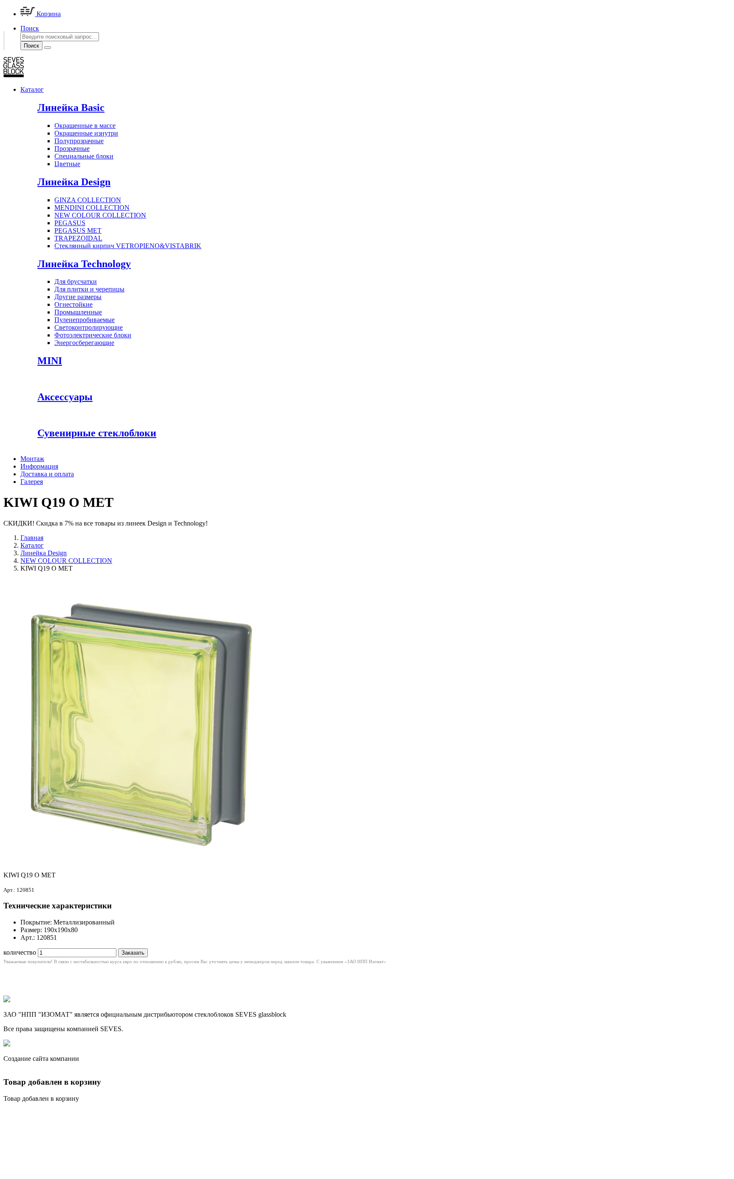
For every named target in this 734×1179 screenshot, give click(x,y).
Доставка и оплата (47, 474)
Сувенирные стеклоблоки (96, 432)
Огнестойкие (73, 304)
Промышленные (78, 312)
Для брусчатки (75, 281)
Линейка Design (73, 181)
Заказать (132, 953)
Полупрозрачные (79, 140)
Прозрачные (72, 148)
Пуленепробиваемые (84, 319)
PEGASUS (69, 222)
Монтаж (32, 458)
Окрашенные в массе (85, 125)
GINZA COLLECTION (87, 200)
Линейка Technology (84, 263)
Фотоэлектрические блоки (92, 335)
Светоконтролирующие (88, 327)
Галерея (31, 481)
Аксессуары (65, 396)
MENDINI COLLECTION (92, 207)
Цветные (67, 163)
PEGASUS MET (78, 230)
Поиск (31, 45)
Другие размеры (78, 296)
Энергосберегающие (84, 342)
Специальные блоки (83, 156)
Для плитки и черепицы (89, 289)
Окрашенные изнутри (86, 133)
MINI (49, 360)
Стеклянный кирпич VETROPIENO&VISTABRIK (127, 245)
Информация (39, 466)
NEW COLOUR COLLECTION (100, 215)
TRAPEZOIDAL (78, 238)
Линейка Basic (70, 107)
